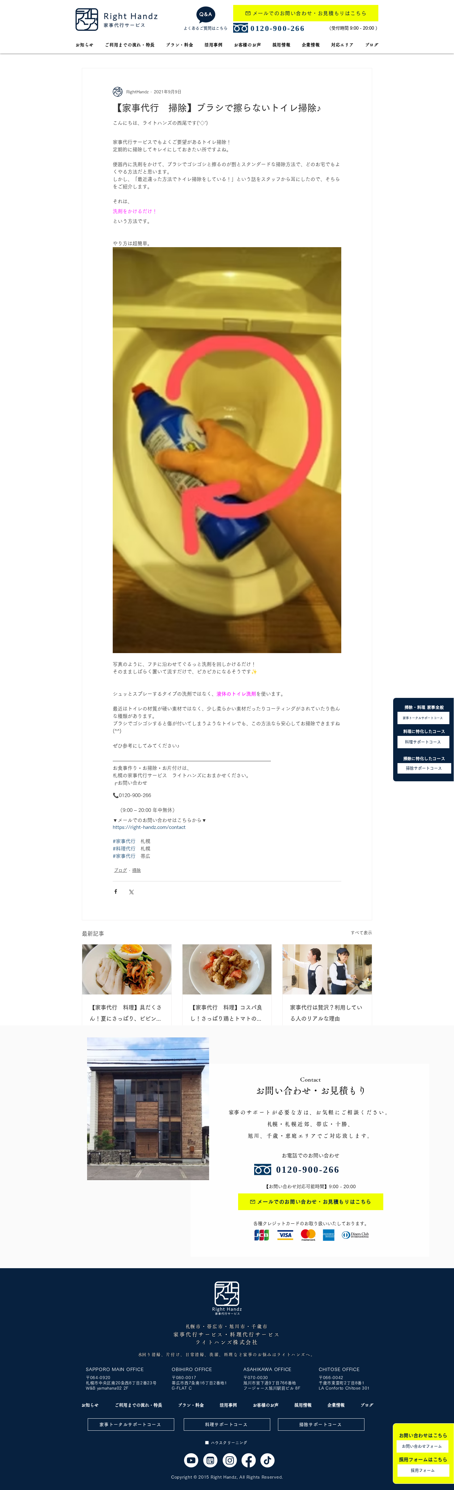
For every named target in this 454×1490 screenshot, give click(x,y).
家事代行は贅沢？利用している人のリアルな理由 (326, 1013)
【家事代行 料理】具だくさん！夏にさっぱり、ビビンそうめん (126, 1014)
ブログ (120, 870)
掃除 (136, 870)
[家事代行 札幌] (191, 1460)
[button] (342, 44)
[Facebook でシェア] (116, 891)
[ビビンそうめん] (126, 969)
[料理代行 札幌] (227, 969)
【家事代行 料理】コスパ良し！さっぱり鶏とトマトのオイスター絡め (226, 1014)
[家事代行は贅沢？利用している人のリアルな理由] (327, 969)
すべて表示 (361, 933)
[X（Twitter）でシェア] (131, 891)
